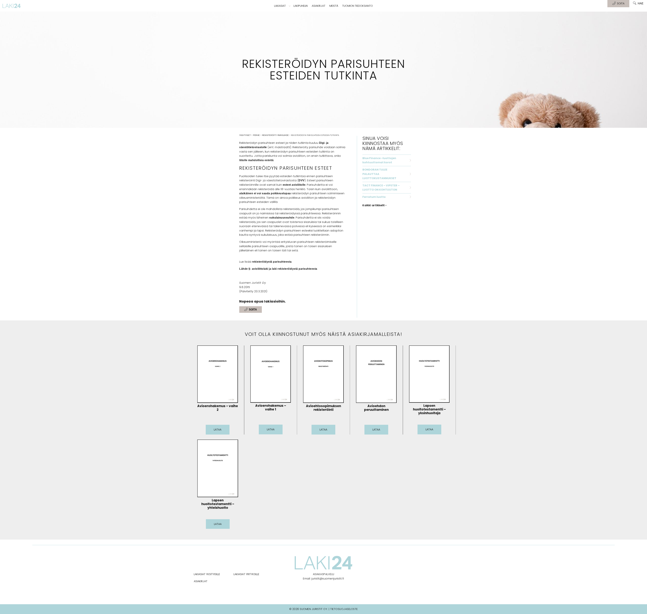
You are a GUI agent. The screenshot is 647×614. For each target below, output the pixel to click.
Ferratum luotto (374, 197)
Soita (253, 309)
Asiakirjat (318, 6)
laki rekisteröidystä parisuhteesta (294, 268)
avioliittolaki (260, 268)
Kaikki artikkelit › (374, 205)
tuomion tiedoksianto (357, 6)
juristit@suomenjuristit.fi (328, 578)
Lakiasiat (280, 6)
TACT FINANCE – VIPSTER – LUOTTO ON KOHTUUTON (381, 188)
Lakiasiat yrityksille (246, 574)
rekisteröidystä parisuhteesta (272, 261)
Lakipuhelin (301, 6)
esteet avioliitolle (294, 184)
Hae (640, 3)
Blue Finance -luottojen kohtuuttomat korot (379, 160)
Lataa (217, 430)
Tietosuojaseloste (344, 609)
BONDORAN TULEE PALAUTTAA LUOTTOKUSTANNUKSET (379, 174)
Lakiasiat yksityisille (207, 574)
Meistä (333, 6)
